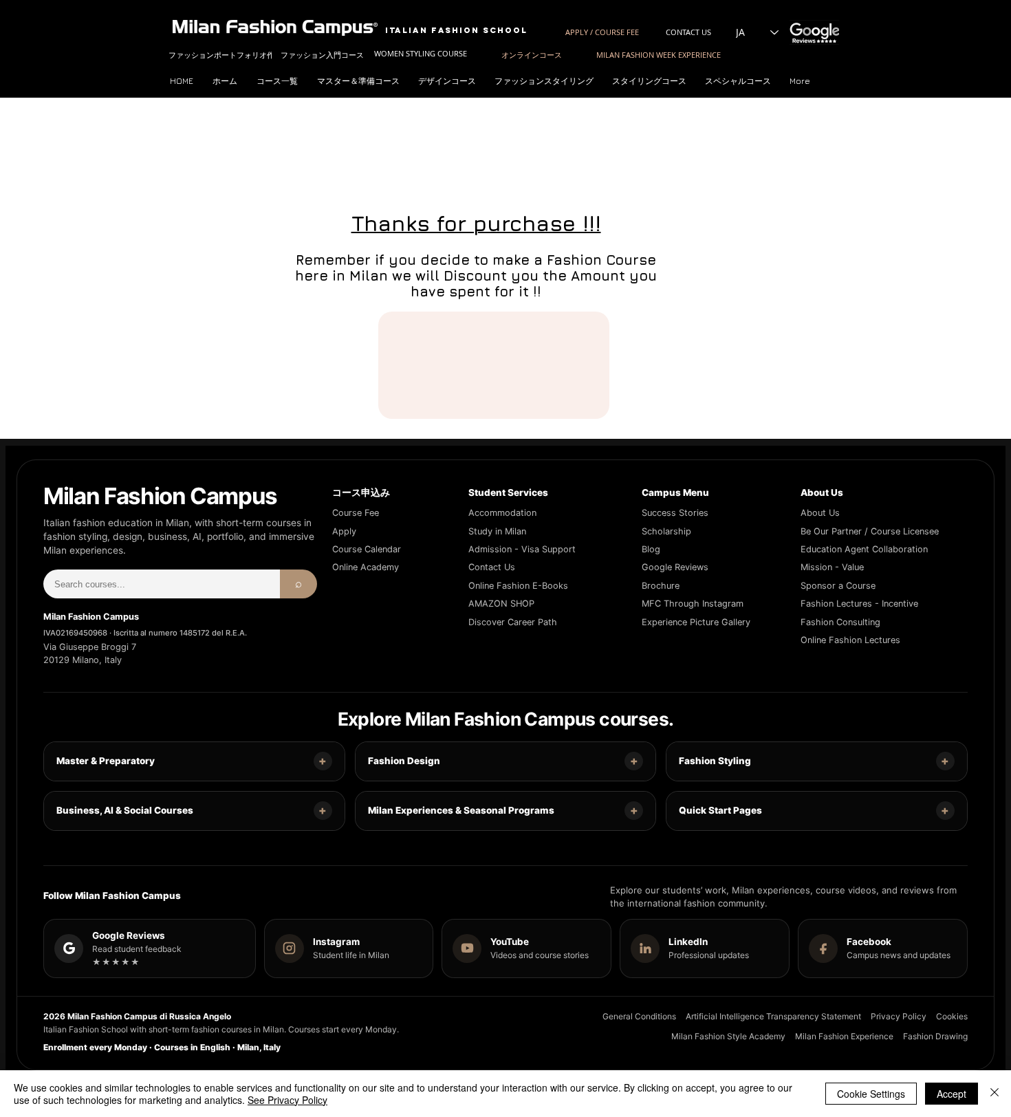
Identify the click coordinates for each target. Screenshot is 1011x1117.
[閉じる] (994, 1093)
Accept (951, 1093)
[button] (360, 80)
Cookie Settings (871, 1093)
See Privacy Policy (287, 1100)
